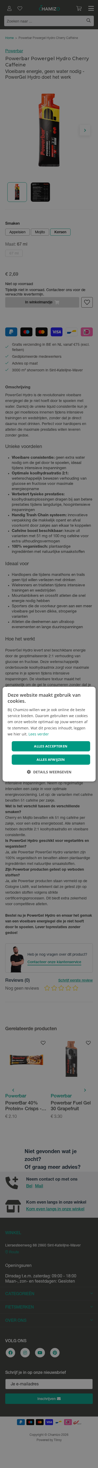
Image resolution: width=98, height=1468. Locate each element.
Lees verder (38, 734)
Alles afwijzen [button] (51, 759)
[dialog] (48, 734)
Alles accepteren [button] (50, 746)
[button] (49, 772)
